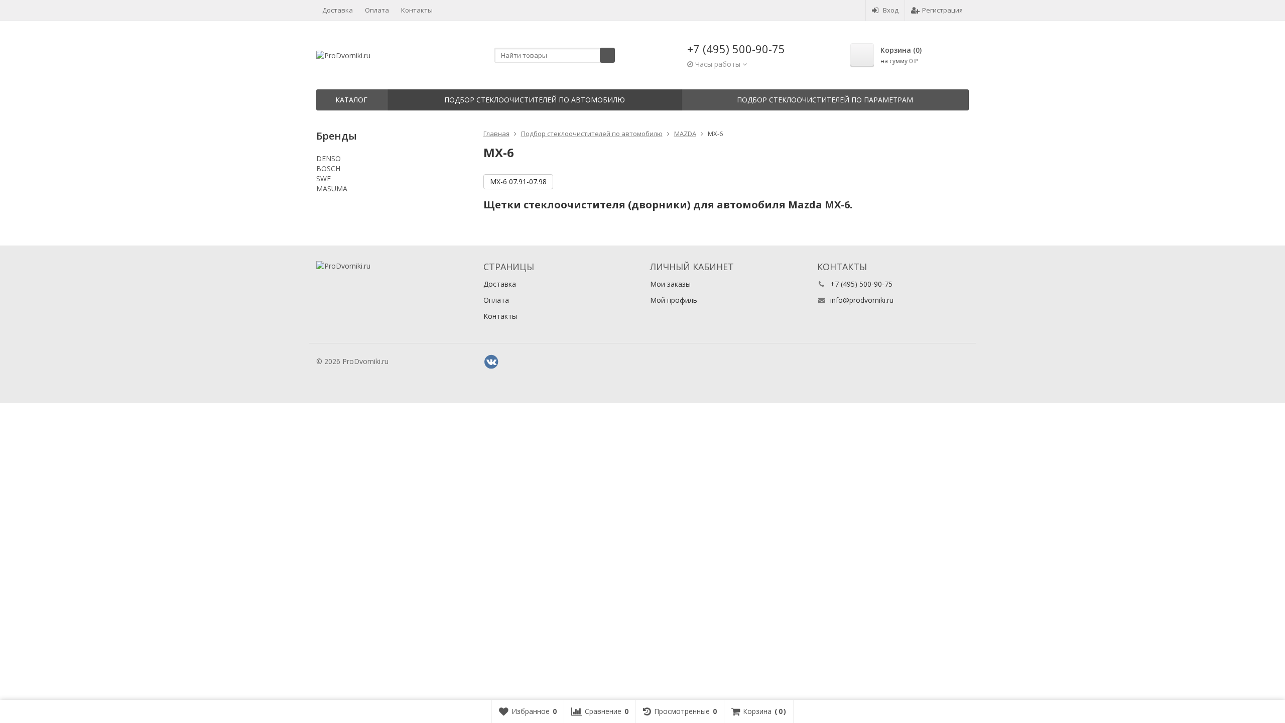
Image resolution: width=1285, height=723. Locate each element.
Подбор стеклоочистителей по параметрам (825, 99)
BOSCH (328, 168)
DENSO (328, 158)
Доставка (337, 10)
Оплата (377, 10)
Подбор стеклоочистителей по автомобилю (534, 99)
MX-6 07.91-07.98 (518, 181)
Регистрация (942, 10)
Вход (890, 10)
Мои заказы (670, 284)
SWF (323, 178)
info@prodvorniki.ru (861, 300)
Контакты (417, 10)
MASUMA (331, 188)
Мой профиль (673, 300)
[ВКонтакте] (491, 362)
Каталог (351, 99)
